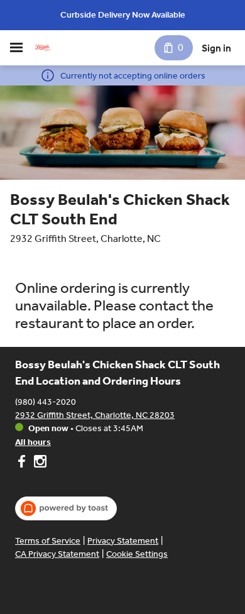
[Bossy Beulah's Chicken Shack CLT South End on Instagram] (38, 463)
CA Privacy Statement (57, 554)
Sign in (216, 48)
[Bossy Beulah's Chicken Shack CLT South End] (43, 48)
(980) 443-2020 (45, 402)
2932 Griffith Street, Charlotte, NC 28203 (95, 415)
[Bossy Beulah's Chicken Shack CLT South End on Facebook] (23, 463)
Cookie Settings (137, 554)
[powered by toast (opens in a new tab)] (66, 508)
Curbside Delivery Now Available (122, 14)
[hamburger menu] (16, 47)
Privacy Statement (122, 540)
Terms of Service (47, 540)
